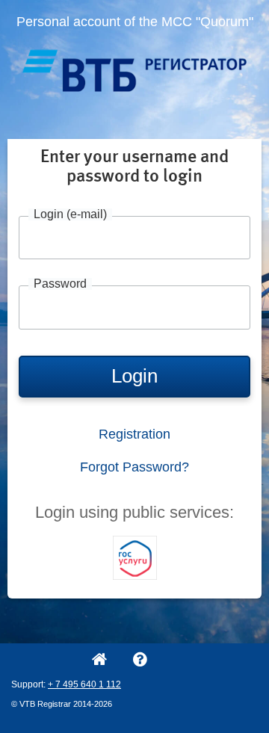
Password (60, 284)
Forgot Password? (134, 467)
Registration (134, 434)
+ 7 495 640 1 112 (84, 684)
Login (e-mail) (70, 214)
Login (134, 376)
